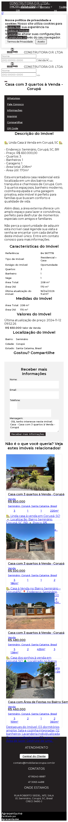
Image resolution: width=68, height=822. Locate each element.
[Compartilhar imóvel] (5, 81)
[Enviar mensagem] (51, 61)
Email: (13, 389)
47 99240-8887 (37, 776)
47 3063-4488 (36, 781)
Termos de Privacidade (20, 41)
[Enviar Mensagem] (38, 75)
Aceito (41, 41)
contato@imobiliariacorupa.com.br (34, 762)
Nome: (13, 379)
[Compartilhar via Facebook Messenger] (37, 359)
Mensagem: (16, 418)
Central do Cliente (34, 756)
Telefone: (15, 400)
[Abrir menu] (1, 23)
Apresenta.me (11, 813)
